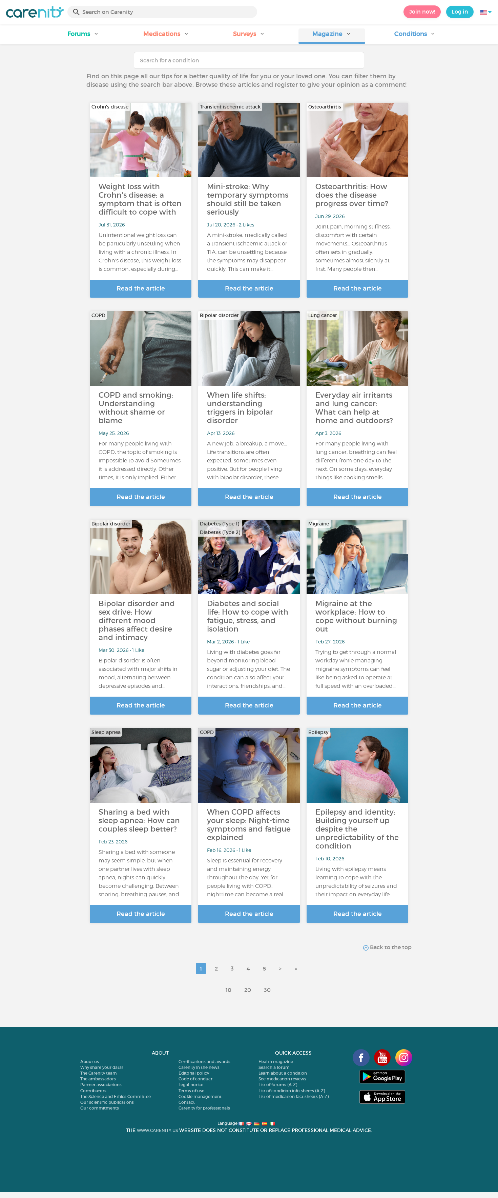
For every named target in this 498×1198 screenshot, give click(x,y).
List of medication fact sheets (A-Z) (293, 1096)
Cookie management (200, 1096)
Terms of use (191, 1090)
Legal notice (191, 1084)
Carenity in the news (199, 1067)
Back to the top (390, 947)
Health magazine (275, 1061)
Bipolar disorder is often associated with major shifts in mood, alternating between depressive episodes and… (138, 673)
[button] (83, 36)
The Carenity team (98, 1073)
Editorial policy (194, 1073)
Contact (187, 1102)
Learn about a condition (282, 1073)
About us (89, 1061)
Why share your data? (101, 1067)
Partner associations (101, 1084)
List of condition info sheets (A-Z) (291, 1090)
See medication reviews (282, 1078)
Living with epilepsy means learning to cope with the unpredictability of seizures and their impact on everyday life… (356, 882)
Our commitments (99, 1108)
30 (267, 989)
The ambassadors (98, 1078)
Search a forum (274, 1067)
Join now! (422, 11)
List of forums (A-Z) (277, 1084)
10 (228, 989)
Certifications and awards (204, 1061)
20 (247, 989)
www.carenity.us (157, 1130)
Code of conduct (195, 1078)
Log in (460, 11)
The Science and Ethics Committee (115, 1096)
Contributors (93, 1090)
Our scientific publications (107, 1102)
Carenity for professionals (204, 1108)
